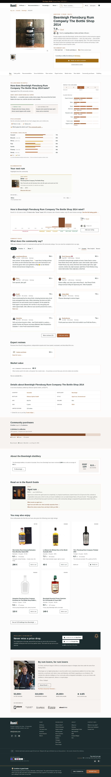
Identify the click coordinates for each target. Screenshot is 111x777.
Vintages (58, 740)
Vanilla (12, 146)
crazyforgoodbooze (21, 256)
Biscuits (15, 137)
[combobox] (71, 6)
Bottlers (57, 738)
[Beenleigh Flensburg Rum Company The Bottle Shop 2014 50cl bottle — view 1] (13, 57)
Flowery (15, 149)
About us (74, 725)
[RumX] (13, 5)
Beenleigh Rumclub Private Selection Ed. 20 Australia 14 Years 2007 (54, 599)
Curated (84, 248)
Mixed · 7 (30, 248)
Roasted (80, 114)
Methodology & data (77, 729)
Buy (10, 73)
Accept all (93, 771)
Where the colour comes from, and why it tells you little (43, 507)
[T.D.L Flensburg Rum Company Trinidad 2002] (85, 536)
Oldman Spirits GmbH (33, 396)
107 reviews (52, 605)
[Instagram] (15, 735)
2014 (73, 404)
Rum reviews (49, 73)
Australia (29, 392)
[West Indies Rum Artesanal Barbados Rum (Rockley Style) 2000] (25, 536)
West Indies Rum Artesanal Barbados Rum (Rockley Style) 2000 (24, 551)
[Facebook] (11, 735)
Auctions (41, 731)
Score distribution (39, 73)
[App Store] (95, 761)
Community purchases (88, 73)
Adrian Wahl (65, 294)
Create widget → (30, 412)
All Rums (41, 725)
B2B (73, 733)
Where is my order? (93, 725)
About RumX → (44, 685)
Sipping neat (27, 123)
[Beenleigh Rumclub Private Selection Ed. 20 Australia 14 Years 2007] (55, 584)
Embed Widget (75, 735)
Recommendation (27, 73)
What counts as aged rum (35, 502)
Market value (68, 73)
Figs (11, 143)
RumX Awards (43, 733)
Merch (41, 735)
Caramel (12, 135)
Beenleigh (74, 392)
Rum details (77, 73)
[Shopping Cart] (99, 5)
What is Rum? (59, 725)
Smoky (14, 152)
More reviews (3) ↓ (48, 335)
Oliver (17, 278)
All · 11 (13, 248)
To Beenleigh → (19, 469)
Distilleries (58, 735)
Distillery (99, 73)
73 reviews (21, 556)
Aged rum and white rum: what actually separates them (43, 504)
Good (62, 29)
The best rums (43, 729)
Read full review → (17, 355)
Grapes (75, 118)
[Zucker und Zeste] (14, 352)
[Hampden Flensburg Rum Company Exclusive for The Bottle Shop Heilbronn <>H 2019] (25, 584)
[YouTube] (19, 735)
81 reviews (82, 556)
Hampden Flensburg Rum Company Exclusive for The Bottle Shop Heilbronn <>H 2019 (25, 599)
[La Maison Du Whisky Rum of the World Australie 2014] (55, 536)
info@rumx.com (15, 731)
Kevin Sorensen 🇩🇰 (67, 256)
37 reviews (21, 605)
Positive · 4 (22, 248)
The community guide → (36, 127)
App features (75, 731)
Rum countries (59, 733)
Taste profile (17, 73)
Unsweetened (81, 396)
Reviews (74, 727)
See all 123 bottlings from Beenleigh (24, 622)
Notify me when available (78, 60)
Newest (98, 248)
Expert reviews (59, 73)
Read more (15, 308)
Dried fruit (79, 110)
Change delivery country (77, 64)
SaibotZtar (19, 318)
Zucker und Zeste (21, 352)
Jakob (63, 278)
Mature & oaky (15, 123)
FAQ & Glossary (60, 727)
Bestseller (41, 727)
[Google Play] (99, 761)
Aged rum (57, 14)
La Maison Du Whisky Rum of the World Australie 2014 (55, 551)
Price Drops (59, 744)
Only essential (78, 771)
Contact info (91, 729)
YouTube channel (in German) (47, 688)
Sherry (15, 140)
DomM (18, 294)
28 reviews (51, 556)
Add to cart (33, 564)
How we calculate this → (16, 376)
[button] (30, 33)
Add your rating (89, 230)
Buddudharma (66, 318)
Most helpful (91, 248)
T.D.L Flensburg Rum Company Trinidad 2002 (85, 551)
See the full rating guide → (90, 212)
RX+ (73, 738)
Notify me (94, 564)
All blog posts (59, 731)
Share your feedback (93, 727)
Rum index (58, 742)
